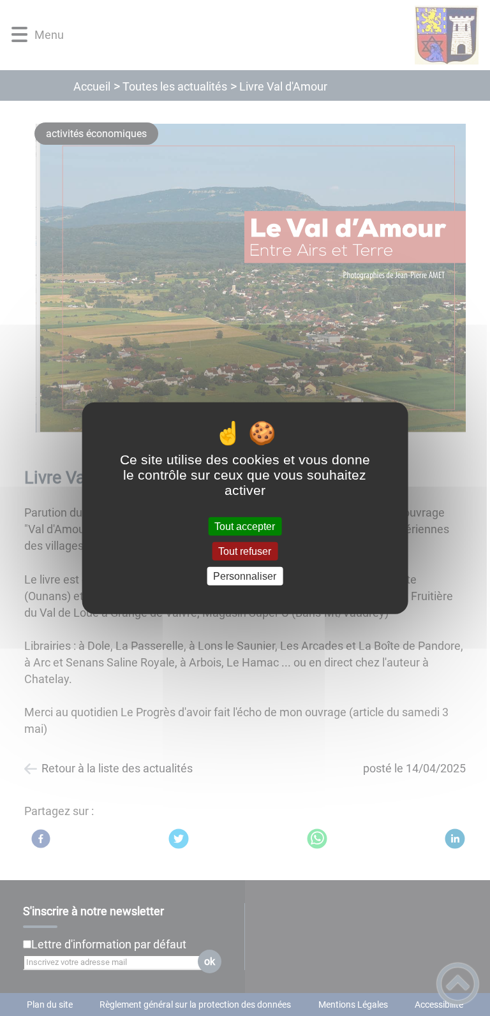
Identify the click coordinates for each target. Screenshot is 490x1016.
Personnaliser (244, 576)
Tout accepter (244, 525)
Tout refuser (244, 550)
